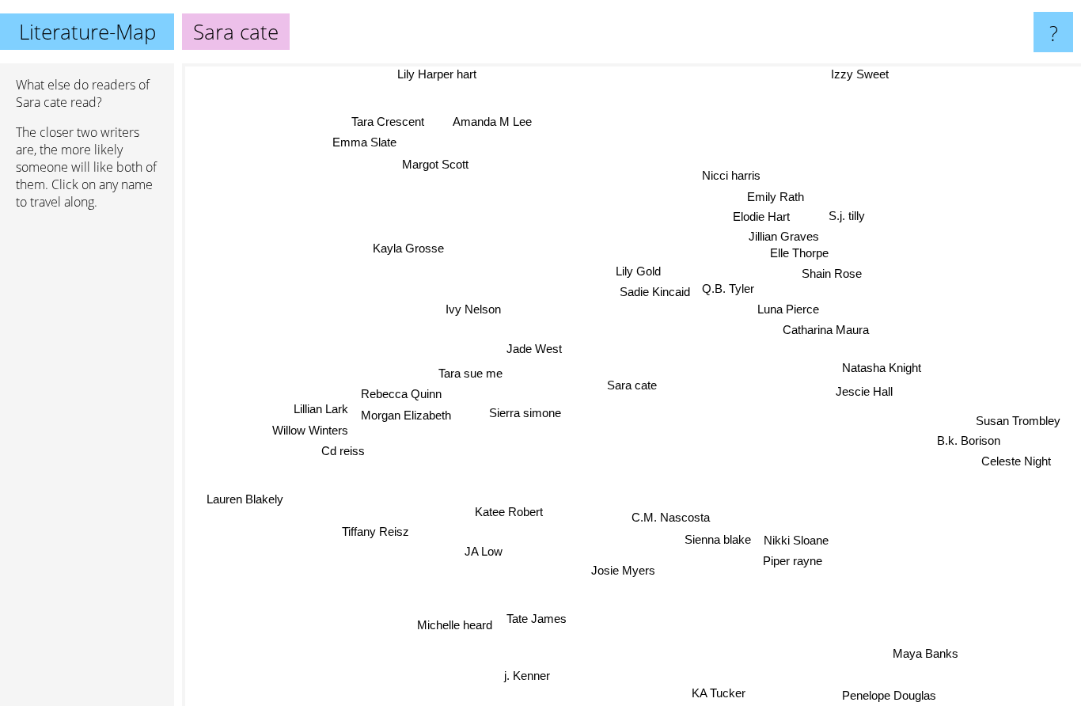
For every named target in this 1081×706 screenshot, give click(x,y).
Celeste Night (1017, 459)
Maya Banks (928, 652)
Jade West (533, 349)
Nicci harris (724, 174)
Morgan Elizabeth (407, 415)
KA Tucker (718, 693)
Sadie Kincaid (652, 291)
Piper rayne (791, 564)
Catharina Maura (824, 328)
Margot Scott (429, 166)
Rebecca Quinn (401, 393)
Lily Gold (637, 271)
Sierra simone (524, 413)
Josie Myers (626, 570)
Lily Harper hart (434, 74)
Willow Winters (311, 431)
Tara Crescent (398, 116)
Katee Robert (510, 512)
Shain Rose (831, 273)
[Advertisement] (87, 464)
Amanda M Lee (489, 122)
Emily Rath (773, 196)
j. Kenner (527, 676)
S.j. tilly (847, 215)
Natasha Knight (881, 367)
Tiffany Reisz (377, 534)
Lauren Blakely (246, 502)
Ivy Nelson (472, 310)
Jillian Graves (781, 236)
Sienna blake (718, 538)
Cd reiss (343, 453)
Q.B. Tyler (726, 286)
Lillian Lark (321, 410)
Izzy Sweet (859, 74)
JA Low (479, 549)
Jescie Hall (864, 390)
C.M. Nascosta (670, 517)
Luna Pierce (786, 307)
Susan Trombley (1018, 419)
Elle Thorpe (798, 253)
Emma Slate (376, 138)
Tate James (538, 618)
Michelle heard (457, 626)
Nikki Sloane (795, 544)
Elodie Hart (762, 216)
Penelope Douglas (891, 695)
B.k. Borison (967, 439)
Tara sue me (470, 372)
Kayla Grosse (405, 250)
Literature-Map (87, 31)
